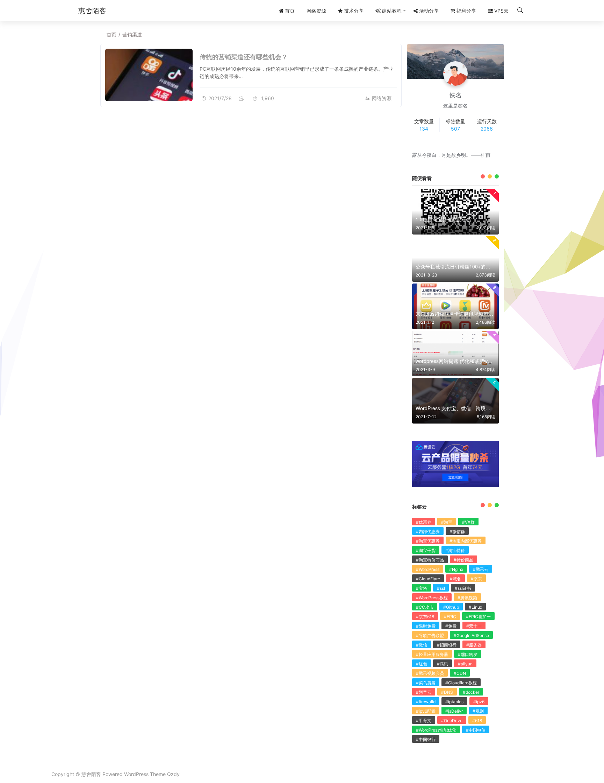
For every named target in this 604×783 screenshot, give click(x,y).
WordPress (136, 774)
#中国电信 (476, 730)
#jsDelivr (454, 711)
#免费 (450, 626)
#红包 (421, 663)
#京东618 (425, 616)
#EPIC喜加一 (478, 616)
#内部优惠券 (428, 531)
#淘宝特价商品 (430, 559)
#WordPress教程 (432, 597)
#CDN (460, 673)
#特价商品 (463, 559)
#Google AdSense (471, 635)
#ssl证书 (463, 588)
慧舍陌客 (91, 774)
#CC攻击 (424, 607)
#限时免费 (426, 626)
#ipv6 (478, 701)
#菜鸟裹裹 (426, 682)
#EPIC (450, 616)
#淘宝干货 (426, 550)
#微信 (421, 645)
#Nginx (456, 569)
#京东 (476, 578)
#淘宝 (446, 522)
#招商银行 (446, 645)
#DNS (447, 692)
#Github (451, 607)
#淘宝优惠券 (428, 541)
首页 (111, 34)
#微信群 (457, 531)
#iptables (454, 701)
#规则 (478, 711)
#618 (477, 720)
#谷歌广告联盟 (430, 635)
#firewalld (426, 701)
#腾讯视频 (467, 597)
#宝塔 (421, 588)
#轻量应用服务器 (432, 654)
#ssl (441, 588)
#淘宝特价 (455, 550)
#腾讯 (442, 663)
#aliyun (465, 663)
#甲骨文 (423, 720)
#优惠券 (423, 522)
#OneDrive (451, 720)
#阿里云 (423, 692)
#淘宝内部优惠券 (466, 541)
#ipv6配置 (426, 711)
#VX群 (468, 522)
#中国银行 (426, 739)
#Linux (475, 607)
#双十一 (474, 626)
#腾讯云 (480, 569)
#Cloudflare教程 (461, 682)
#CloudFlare (428, 578)
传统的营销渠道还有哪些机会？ (244, 56)
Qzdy (173, 774)
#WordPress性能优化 (436, 730)
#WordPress (427, 569)
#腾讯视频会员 (430, 673)
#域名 (455, 578)
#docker (471, 692)
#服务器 (474, 645)
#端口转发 (467, 654)
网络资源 (381, 98)
